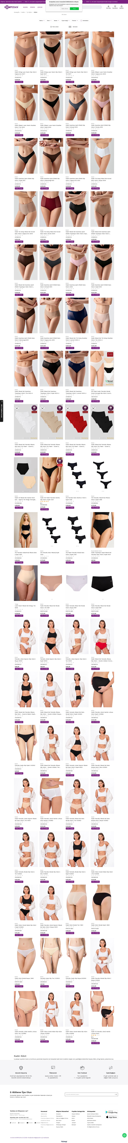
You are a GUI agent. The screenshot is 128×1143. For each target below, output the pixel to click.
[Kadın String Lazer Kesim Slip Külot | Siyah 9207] (51, 49)
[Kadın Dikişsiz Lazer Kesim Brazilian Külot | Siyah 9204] (51, 102)
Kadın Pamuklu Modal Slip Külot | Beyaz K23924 (101, 979)
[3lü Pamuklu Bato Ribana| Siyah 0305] (51, 530)
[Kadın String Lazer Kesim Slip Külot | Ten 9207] (77, 49)
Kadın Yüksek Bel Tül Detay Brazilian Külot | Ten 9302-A (102, 339)
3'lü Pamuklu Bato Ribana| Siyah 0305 (49, 553)
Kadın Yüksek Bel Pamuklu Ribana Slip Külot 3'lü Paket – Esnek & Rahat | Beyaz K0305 (24, 445)
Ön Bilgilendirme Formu (93, 1127)
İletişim (58, 1122)
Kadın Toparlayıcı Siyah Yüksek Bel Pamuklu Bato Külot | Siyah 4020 (101, 553)
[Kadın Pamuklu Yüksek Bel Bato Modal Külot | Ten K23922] (77, 796)
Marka (41, 20)
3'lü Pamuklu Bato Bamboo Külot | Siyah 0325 (76, 498)
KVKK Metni (90, 1118)
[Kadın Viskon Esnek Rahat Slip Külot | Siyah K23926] (26, 902)
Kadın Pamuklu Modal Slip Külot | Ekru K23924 (50, 872)
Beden (56, 20)
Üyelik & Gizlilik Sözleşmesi (94, 1124)
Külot (73, 1118)
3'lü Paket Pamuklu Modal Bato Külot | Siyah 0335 (75, 553)
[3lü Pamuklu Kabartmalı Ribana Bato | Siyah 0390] (26, 530)
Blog (42, 1127)
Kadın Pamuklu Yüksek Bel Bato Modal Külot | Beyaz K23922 (100, 819)
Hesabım (58, 1114)
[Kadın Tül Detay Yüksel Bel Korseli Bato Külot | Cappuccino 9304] (26, 209)
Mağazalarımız (44, 1122)
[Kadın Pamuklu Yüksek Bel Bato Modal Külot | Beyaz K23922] (102, 796)
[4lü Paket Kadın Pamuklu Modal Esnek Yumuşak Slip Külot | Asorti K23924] (102, 368)
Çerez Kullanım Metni (92, 1114)
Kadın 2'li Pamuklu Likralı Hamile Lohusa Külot (100, 1032)
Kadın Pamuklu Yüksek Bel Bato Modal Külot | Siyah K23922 (75, 713)
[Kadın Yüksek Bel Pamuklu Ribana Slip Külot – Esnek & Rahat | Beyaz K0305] (51, 689)
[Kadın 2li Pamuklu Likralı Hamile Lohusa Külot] (102, 1009)
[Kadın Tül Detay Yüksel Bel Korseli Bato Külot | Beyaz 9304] (102, 156)
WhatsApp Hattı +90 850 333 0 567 (19, 1117)
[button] (23, 65)
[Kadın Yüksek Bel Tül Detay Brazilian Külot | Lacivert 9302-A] (77, 315)
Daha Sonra (65, 8)
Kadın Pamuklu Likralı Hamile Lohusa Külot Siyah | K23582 (102, 713)
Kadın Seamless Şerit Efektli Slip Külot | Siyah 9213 (24, 179)
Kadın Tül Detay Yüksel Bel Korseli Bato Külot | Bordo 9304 (50, 232)
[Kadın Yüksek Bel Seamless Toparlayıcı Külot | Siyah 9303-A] (51, 368)
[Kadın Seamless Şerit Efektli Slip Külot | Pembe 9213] (102, 102)
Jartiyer (74, 1122)
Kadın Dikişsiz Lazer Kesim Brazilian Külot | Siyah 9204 (50, 126)
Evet (74, 8)
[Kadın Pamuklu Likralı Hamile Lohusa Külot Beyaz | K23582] (51, 796)
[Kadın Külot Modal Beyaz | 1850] (26, 955)
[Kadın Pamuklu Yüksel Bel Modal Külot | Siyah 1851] (102, 583)
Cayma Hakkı (90, 1122)
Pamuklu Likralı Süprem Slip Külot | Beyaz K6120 (25, 660)
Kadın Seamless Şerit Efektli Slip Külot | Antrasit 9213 (75, 126)
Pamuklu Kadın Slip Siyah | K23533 (25, 765)
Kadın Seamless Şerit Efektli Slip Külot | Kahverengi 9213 (50, 179)
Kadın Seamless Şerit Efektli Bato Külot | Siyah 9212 (101, 286)
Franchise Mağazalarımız (47, 1124)
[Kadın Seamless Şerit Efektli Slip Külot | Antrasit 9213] (77, 102)
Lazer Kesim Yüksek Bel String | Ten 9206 (25, 606)
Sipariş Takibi (59, 1127)
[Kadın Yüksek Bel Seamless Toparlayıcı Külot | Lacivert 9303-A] (77, 368)
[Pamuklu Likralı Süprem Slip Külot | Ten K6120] (77, 636)
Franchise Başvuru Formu (47, 1118)
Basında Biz (44, 1116)
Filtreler (74, 20)
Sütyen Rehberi (76, 1114)
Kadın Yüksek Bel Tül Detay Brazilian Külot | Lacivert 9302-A (76, 339)
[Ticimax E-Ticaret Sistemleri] (64, 1142)
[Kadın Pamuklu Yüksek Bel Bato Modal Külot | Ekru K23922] (102, 742)
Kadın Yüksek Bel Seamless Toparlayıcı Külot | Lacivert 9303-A (76, 392)
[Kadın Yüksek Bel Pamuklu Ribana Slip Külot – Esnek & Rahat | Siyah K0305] (26, 689)
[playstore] (111, 1112)
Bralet (73, 1120)
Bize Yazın (58, 1120)
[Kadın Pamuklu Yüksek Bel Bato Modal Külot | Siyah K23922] (77, 689)
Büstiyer (74, 1124)
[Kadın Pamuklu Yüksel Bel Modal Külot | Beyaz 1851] (77, 583)
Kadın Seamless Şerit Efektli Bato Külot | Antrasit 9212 (50, 286)
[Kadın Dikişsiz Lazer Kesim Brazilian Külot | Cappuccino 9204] (102, 49)
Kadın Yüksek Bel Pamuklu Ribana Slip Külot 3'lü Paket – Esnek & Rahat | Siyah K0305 (101, 445)
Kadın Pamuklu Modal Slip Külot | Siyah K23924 (76, 872)
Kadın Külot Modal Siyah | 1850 (100, 925)
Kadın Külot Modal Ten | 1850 (74, 925)
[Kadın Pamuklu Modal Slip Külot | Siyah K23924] (77, 849)
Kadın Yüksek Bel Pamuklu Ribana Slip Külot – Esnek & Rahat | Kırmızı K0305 (101, 660)
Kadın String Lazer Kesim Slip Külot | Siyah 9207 (51, 73)
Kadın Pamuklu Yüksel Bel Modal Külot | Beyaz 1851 (75, 606)
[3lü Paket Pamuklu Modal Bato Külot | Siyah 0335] (77, 530)
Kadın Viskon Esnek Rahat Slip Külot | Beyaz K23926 (51, 1032)
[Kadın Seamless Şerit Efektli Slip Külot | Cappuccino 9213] (77, 156)
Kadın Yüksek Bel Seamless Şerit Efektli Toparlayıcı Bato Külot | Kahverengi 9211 (24, 286)
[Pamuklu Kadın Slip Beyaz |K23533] (77, 955)
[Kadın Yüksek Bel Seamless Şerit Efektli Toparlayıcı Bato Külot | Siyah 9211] (77, 209)
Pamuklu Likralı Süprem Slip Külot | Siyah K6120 (50, 660)
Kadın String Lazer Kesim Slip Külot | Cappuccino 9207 (26, 73)
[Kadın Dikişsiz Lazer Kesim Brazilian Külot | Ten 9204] (26, 102)
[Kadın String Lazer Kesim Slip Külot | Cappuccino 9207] (26, 49)
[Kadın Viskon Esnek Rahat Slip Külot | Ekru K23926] (77, 1009)
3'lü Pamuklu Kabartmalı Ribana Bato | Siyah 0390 (26, 553)
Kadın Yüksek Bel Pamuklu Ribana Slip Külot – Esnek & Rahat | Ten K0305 (50, 766)
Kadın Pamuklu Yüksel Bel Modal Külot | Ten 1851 (49, 606)
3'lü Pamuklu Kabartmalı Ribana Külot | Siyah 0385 (100, 498)
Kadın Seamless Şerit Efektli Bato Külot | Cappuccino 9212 (50, 339)
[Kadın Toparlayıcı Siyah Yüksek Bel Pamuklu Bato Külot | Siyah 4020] (102, 530)
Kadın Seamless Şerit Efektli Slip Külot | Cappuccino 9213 (75, 179)
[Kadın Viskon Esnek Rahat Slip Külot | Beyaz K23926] (51, 1009)
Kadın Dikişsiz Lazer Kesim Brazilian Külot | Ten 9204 (25, 126)
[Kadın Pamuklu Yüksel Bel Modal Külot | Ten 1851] (51, 583)
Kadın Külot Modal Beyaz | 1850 (24, 978)
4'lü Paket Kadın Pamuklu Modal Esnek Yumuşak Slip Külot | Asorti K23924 (101, 392)
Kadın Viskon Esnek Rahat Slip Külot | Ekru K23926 (76, 1032)
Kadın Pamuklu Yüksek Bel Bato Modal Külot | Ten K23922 (75, 819)
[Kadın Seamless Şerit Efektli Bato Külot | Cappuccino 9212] (51, 315)
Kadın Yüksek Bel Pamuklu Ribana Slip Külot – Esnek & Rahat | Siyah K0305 (25, 713)
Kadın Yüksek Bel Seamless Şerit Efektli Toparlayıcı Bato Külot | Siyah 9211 (76, 233)
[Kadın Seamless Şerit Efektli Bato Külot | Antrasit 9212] (51, 262)
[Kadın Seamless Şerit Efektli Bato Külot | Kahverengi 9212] (26, 315)
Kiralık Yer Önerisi (45, 1120)
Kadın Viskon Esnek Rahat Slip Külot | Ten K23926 (102, 872)
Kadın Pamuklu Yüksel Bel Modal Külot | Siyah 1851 (100, 606)
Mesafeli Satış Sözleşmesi (94, 1116)
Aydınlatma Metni (91, 1120)
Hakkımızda (44, 1114)
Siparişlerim (59, 1116)
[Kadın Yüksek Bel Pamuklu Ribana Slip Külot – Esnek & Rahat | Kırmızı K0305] (102, 636)
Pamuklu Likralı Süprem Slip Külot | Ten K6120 (76, 660)
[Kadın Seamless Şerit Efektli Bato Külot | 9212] (77, 262)
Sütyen (73, 1116)
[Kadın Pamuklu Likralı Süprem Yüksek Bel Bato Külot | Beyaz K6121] (51, 902)
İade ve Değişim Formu (62, 1118)
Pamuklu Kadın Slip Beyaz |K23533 (76, 978)
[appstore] (111, 1117)
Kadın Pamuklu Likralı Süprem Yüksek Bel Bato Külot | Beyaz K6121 (51, 926)
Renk (48, 20)
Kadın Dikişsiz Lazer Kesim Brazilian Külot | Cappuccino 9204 (101, 73)
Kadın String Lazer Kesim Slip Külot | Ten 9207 (77, 73)
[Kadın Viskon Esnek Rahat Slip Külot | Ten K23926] (102, 849)
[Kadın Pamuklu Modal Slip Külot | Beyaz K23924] (102, 955)
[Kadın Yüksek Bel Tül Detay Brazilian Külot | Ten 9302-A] (102, 315)
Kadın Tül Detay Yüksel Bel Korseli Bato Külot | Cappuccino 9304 (25, 232)
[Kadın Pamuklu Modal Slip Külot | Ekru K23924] (51, 849)
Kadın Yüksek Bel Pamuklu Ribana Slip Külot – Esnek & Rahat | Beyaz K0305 (50, 713)
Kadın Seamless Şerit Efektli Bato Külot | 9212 (76, 286)
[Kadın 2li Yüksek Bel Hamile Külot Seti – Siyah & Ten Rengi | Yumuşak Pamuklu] (26, 475)
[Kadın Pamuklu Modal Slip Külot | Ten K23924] (26, 849)
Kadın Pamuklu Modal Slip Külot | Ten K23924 (25, 872)
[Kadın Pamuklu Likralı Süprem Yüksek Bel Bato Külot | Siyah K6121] (77, 742)
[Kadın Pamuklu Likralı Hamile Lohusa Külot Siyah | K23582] (102, 689)
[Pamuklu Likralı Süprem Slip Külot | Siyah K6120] (51, 636)
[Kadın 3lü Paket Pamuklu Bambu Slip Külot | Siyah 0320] (51, 475)
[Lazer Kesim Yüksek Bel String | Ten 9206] (26, 583)
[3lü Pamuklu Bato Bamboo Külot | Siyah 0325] (77, 475)
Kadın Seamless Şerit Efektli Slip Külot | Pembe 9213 (100, 126)
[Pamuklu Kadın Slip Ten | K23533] (51, 955)
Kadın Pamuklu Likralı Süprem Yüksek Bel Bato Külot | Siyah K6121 (76, 766)
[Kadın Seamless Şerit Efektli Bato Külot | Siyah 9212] (102, 262)
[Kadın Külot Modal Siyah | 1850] (102, 902)
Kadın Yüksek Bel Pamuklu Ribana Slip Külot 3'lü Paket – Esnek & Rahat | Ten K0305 (50, 445)
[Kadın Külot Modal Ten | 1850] (77, 902)
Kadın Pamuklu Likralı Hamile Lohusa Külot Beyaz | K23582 (51, 819)
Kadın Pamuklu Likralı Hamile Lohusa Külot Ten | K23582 (25, 1032)
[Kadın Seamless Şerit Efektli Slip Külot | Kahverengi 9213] (51, 156)
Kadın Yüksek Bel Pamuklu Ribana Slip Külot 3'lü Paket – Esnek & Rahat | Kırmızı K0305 (75, 445)
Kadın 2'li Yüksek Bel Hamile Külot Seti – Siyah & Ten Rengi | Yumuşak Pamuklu (25, 499)
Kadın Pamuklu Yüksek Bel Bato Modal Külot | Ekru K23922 (100, 766)
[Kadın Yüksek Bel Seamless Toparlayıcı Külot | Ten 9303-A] (26, 368)
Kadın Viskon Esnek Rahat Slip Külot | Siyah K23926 (25, 926)
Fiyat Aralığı (65, 20)
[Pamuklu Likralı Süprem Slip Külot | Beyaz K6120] (26, 636)
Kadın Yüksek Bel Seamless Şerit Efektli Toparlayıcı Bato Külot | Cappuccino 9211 (100, 233)
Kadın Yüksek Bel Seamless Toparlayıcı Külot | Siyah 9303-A (49, 392)
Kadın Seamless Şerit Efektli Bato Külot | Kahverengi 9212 (25, 339)
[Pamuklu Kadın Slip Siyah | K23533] (26, 742)
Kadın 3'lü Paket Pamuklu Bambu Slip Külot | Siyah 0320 (50, 498)
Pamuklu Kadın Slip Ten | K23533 (50, 978)
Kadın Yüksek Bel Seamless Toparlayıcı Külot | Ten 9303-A (24, 392)
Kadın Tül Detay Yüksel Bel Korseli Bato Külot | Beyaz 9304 (101, 179)
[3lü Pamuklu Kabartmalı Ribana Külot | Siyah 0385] (102, 475)
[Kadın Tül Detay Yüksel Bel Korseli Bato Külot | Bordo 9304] (51, 209)
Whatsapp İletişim (61, 1124)
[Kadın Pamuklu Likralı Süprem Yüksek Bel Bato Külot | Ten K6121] (26, 796)
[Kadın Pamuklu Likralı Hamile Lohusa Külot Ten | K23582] (26, 1009)
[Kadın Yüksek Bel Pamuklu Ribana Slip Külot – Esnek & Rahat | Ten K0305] (51, 742)
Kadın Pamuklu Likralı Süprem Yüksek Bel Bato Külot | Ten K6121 (25, 819)
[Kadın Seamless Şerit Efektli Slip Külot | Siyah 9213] (26, 156)
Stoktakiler (85, 20)
